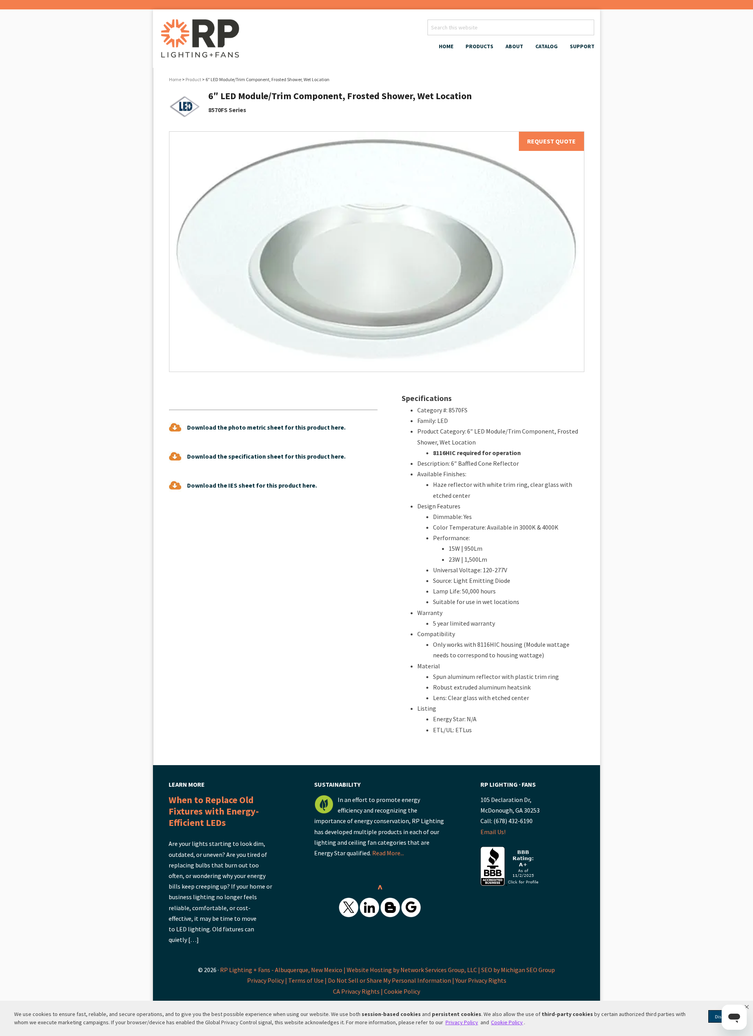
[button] (746, 1007)
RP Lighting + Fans (202, 40)
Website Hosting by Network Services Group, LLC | (413, 970)
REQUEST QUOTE (551, 141)
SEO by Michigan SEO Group (518, 970)
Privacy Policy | (267, 980)
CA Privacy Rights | (358, 991)
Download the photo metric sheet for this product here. (266, 427)
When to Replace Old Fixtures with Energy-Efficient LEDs (214, 811)
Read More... (388, 853)
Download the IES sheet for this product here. (252, 485)
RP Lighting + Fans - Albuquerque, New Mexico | (283, 970)
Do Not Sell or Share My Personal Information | (391, 980)
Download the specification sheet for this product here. (266, 456)
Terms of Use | (308, 980)
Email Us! (493, 832)
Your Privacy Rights (480, 980)
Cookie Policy (402, 991)
